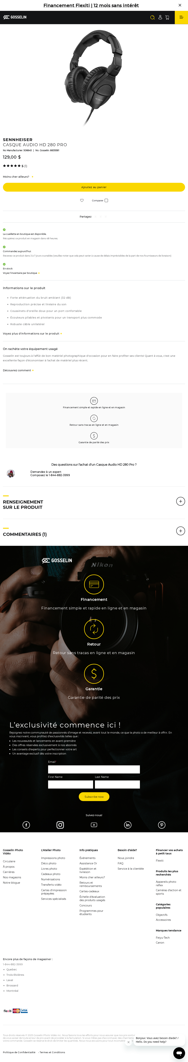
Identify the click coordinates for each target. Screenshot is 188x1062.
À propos (9, 866)
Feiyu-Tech (163, 937)
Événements (87, 858)
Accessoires (163, 920)
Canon (160, 942)
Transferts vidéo (51, 884)
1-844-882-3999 (13, 964)
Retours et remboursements (90, 884)
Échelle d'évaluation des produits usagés (92, 898)
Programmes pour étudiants (91, 912)
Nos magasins (12, 877)
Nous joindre (126, 858)
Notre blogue (11, 882)
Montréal (12, 990)
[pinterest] (100, 217)
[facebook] (95, 217)
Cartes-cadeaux (89, 891)
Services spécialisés (53, 899)
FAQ (120, 863)
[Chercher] (152, 17)
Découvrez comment (17, 370)
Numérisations (50, 879)
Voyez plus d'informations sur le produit (31, 333)
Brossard (12, 985)
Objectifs (161, 915)
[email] (106, 217)
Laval (9, 980)
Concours (85, 905)
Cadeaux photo (50, 874)
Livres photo (49, 868)
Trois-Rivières (15, 974)
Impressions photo (53, 858)
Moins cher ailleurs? (92, 877)
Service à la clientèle (131, 868)
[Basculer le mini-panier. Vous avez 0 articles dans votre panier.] (167, 17)
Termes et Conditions (52, 1052)
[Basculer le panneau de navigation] (181, 17)
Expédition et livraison (87, 870)
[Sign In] (160, 17)
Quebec (11, 969)
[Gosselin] (15, 17)
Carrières (9, 872)
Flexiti (160, 860)
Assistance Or (88, 863)
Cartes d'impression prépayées (54, 892)
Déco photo (48, 863)
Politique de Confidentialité (19, 1052)
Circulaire (9, 861)
